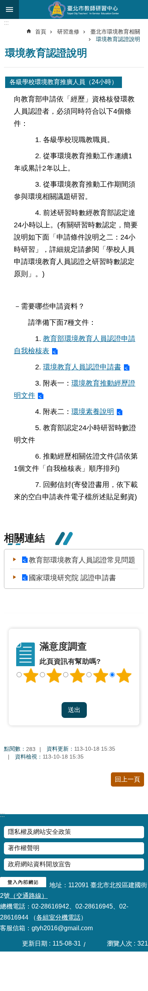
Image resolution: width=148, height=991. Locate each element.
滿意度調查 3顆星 (77, 675)
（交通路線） (29, 895)
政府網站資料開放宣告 (39, 864)
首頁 (40, 31)
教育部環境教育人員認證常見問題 (82, 560)
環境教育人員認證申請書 (82, 367)
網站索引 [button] (9, 9)
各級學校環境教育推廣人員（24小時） (63, 82)
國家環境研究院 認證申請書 (72, 578)
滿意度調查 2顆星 (54, 675)
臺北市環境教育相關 (115, 31)
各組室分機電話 (58, 917)
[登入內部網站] (23, 885)
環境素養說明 (92, 411)
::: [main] (6, 22)
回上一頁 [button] (127, 779)
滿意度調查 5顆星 (123, 675)
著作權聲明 (23, 848)
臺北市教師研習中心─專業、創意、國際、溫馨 (83, 9)
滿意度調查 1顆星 (30, 675)
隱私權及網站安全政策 (39, 831)
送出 (74, 694)
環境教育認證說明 (118, 39)
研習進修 (68, 31)
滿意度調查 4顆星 (100, 675)
